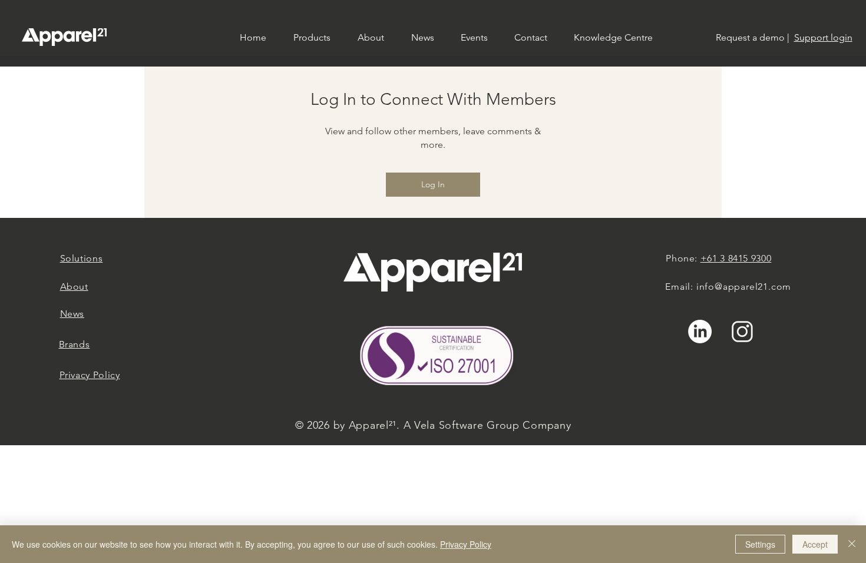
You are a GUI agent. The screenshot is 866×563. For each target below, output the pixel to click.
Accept (815, 544)
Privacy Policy (465, 544)
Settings (760, 544)
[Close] (852, 544)
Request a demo (750, 37)
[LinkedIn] (700, 331)
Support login (823, 37)
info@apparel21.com (743, 286)
